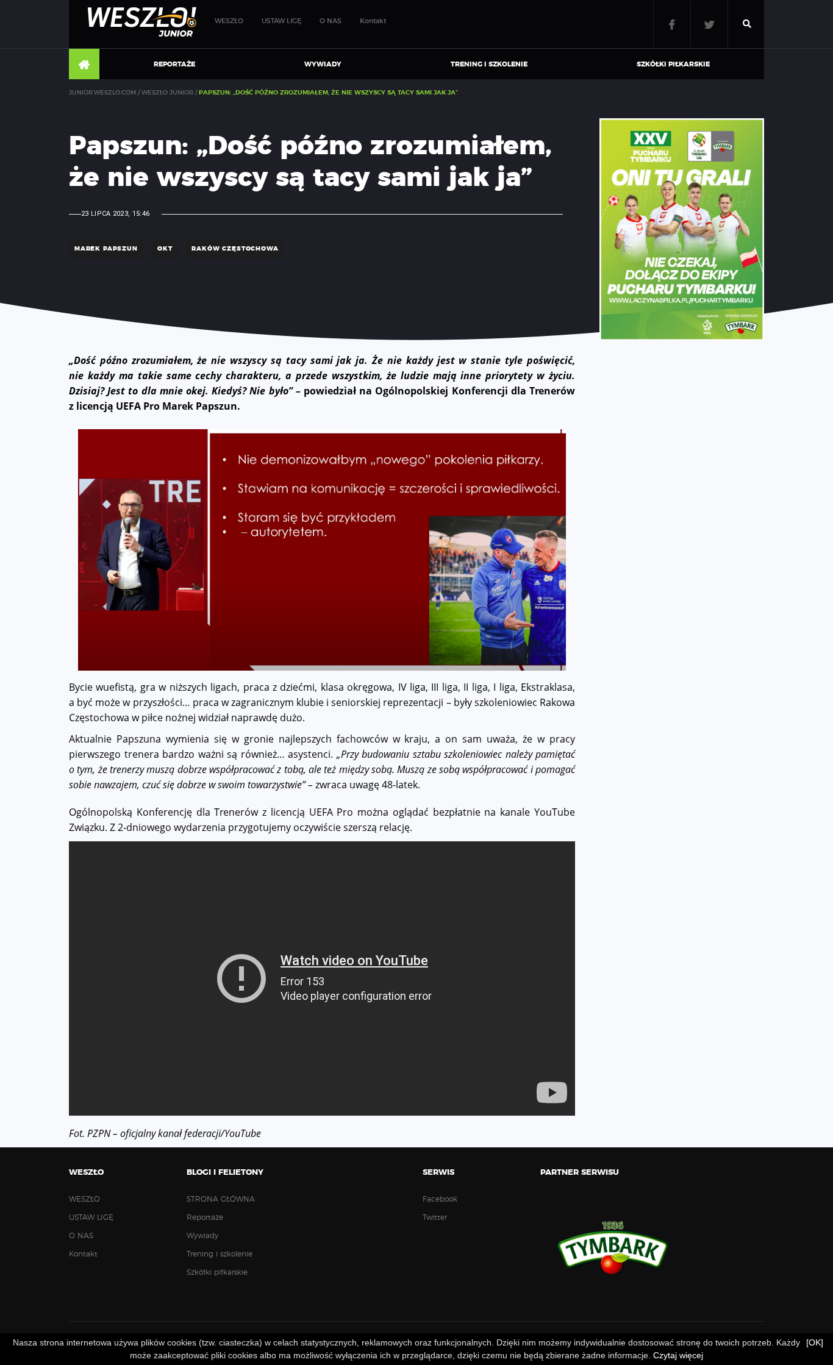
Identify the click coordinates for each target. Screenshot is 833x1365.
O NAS (330, 21)
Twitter (709, 24)
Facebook (672, 24)
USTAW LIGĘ (281, 21)
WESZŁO (229, 21)
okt (165, 249)
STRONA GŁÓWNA (84, 64)
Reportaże (174, 64)
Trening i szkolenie (489, 64)
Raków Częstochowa (234, 249)
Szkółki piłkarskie (673, 64)
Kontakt (373, 21)
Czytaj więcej (678, 1355)
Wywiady (322, 64)
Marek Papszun (106, 249)
